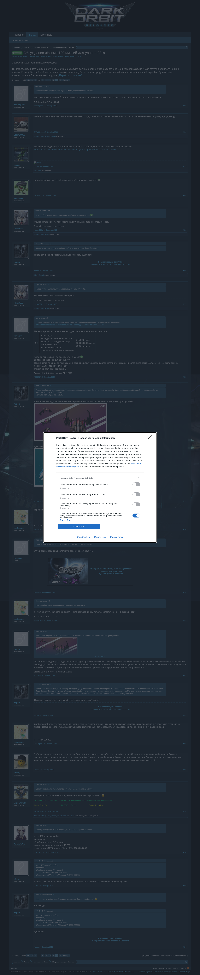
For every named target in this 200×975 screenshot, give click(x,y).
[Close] (150, 438)
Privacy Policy (116, 537)
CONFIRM (78, 527)
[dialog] (100, 487)
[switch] (136, 484)
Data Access (100, 537)
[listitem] (100, 477)
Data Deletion (83, 537)
